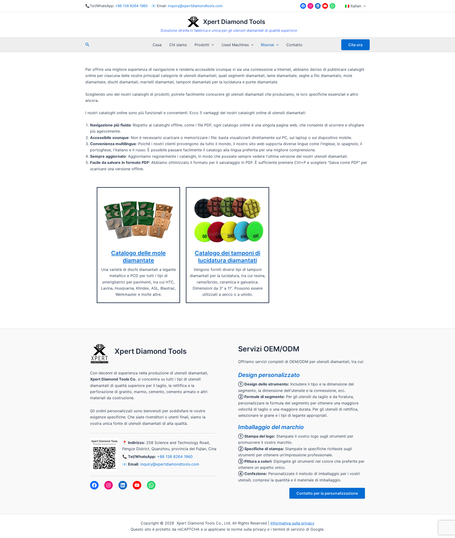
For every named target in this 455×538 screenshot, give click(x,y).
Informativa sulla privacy (292, 523)
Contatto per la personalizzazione (327, 493)
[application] (363, 6)
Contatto (294, 44)
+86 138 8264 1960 (131, 6)
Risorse (267, 44)
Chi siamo (178, 44)
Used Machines (235, 44)
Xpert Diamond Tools (234, 21)
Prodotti (202, 44)
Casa (157, 44)
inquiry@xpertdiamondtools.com (195, 6)
